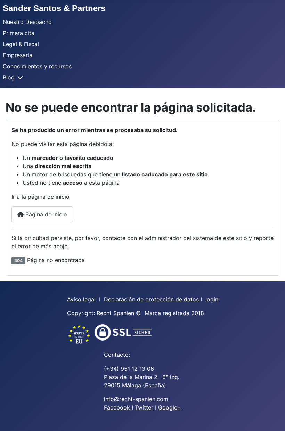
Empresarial (18, 55)
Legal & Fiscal (21, 44)
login (211, 299)
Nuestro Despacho (27, 21)
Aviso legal (81, 299)
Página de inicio (45, 214)
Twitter (144, 407)
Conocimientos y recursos (37, 66)
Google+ (169, 407)
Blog (9, 77)
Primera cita (18, 32)
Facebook (118, 407)
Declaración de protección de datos (152, 299)
